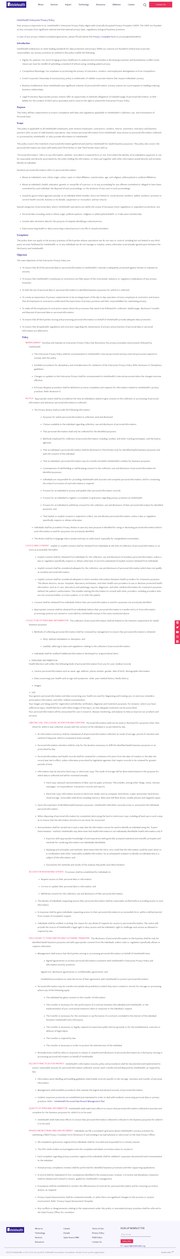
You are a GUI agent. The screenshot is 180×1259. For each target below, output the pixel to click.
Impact (68, 4)
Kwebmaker (167, 1252)
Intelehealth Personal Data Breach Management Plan (79, 1101)
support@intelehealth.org (134, 1246)
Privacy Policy (98, 1233)
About (40, 4)
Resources (100, 4)
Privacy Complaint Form (104, 37)
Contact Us (97, 1242)
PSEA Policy (97, 1237)
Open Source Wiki (71, 1237)
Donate (66, 1233)
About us (39, 1228)
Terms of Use (98, 1228)
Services (54, 4)
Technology (83, 4)
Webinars (116, 4)
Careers (131, 4)
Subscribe (127, 1241)
